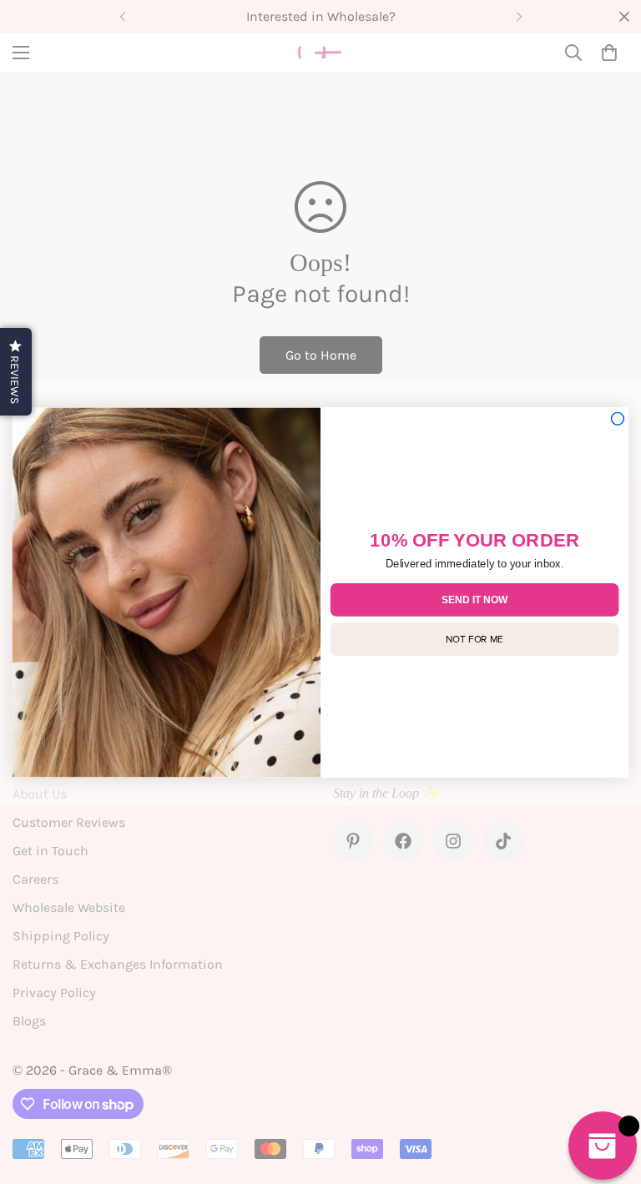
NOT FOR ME (474, 638)
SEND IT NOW (474, 598)
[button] (16, 372)
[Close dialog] (618, 418)
